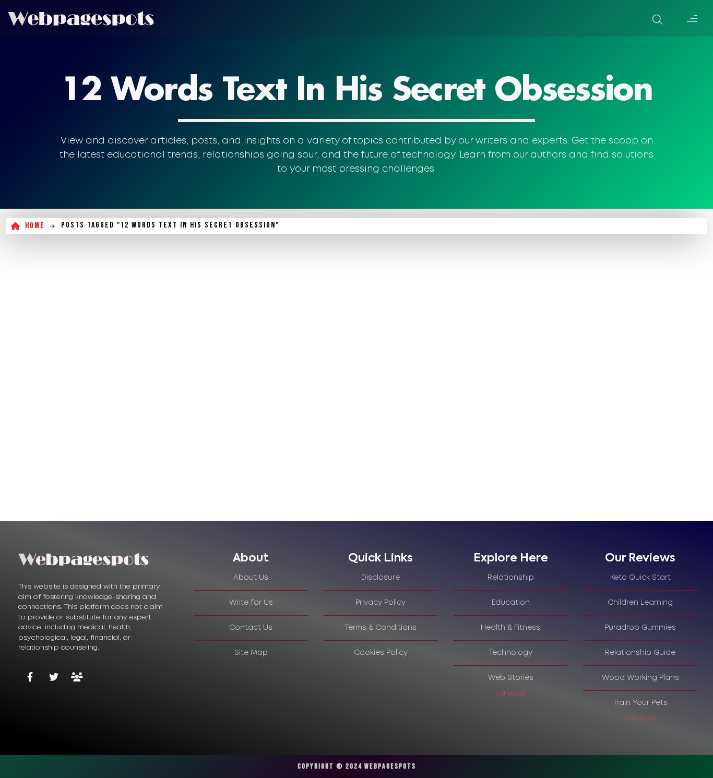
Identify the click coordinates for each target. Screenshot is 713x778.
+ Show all (510, 694)
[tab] (251, 558)
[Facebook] (30, 678)
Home (35, 226)
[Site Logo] (81, 18)
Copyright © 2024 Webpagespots (357, 766)
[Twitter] (53, 678)
